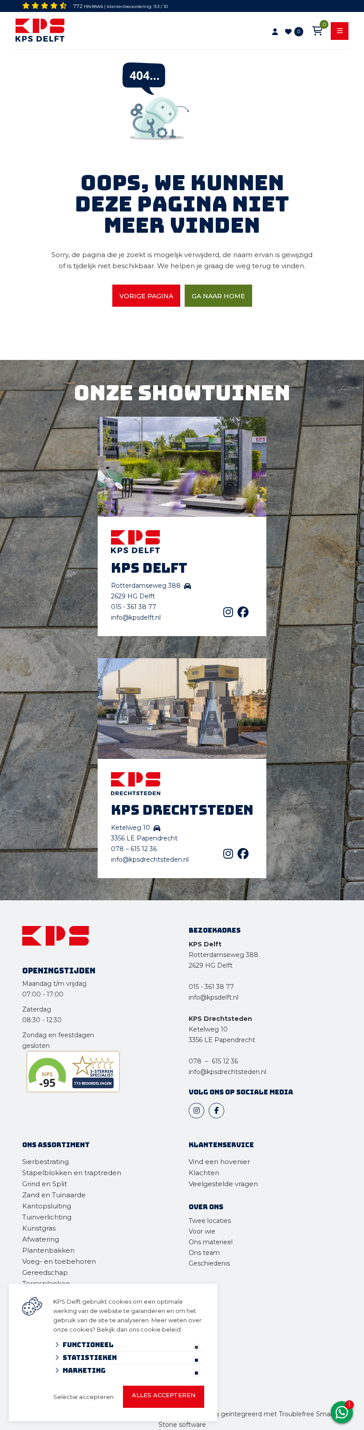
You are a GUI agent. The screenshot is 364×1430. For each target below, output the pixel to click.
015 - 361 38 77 (133, 607)
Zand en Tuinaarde (54, 1195)
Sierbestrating (45, 1161)
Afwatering (40, 1239)
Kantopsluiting (47, 1206)
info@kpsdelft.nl (136, 617)
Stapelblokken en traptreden (71, 1172)
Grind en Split (44, 1184)
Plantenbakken (48, 1250)
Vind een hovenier (219, 1161)
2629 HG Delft (211, 965)
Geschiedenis (209, 1263)
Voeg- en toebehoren (59, 1261)
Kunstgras (38, 1228)
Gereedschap (45, 1272)
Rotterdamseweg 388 (223, 955)
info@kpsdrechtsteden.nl (150, 859)
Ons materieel (211, 1242)
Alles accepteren (163, 1395)
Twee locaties (210, 1221)
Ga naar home (218, 296)
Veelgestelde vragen (223, 1184)
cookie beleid (160, 1329)
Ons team (204, 1253)
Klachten (204, 1172)
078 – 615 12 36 (134, 849)
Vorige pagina (146, 296)
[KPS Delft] (81, 32)
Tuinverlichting (46, 1217)
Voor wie (202, 1231)
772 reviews (88, 6)
